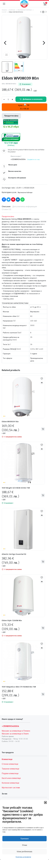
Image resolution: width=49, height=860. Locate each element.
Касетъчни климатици (11, 778)
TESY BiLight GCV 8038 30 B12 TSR (16, 488)
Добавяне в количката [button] (43, 429)
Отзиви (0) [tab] (6, 209)
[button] (45, 802)
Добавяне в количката (32, 99)
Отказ (24, 845)
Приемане (24, 838)
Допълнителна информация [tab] (24, 206)
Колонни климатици (10, 783)
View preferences (24, 851)
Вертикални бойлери (25, 10)
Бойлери (12, 10)
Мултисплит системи (11, 787)
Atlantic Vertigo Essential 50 (14, 554)
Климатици (7, 759)
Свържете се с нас (33, 159)
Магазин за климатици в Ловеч (15, 733)
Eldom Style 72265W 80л (12, 620)
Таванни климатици (10, 768)
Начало (4, 10)
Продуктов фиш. (8, 216)
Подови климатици (10, 773)
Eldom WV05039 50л (10, 422)
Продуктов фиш (11, 116)
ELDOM (4, 12)
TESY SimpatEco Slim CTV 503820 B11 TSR (19, 687)
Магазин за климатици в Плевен (16, 731)
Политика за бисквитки (23, 857)
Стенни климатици (10, 764)
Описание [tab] (6, 206)
